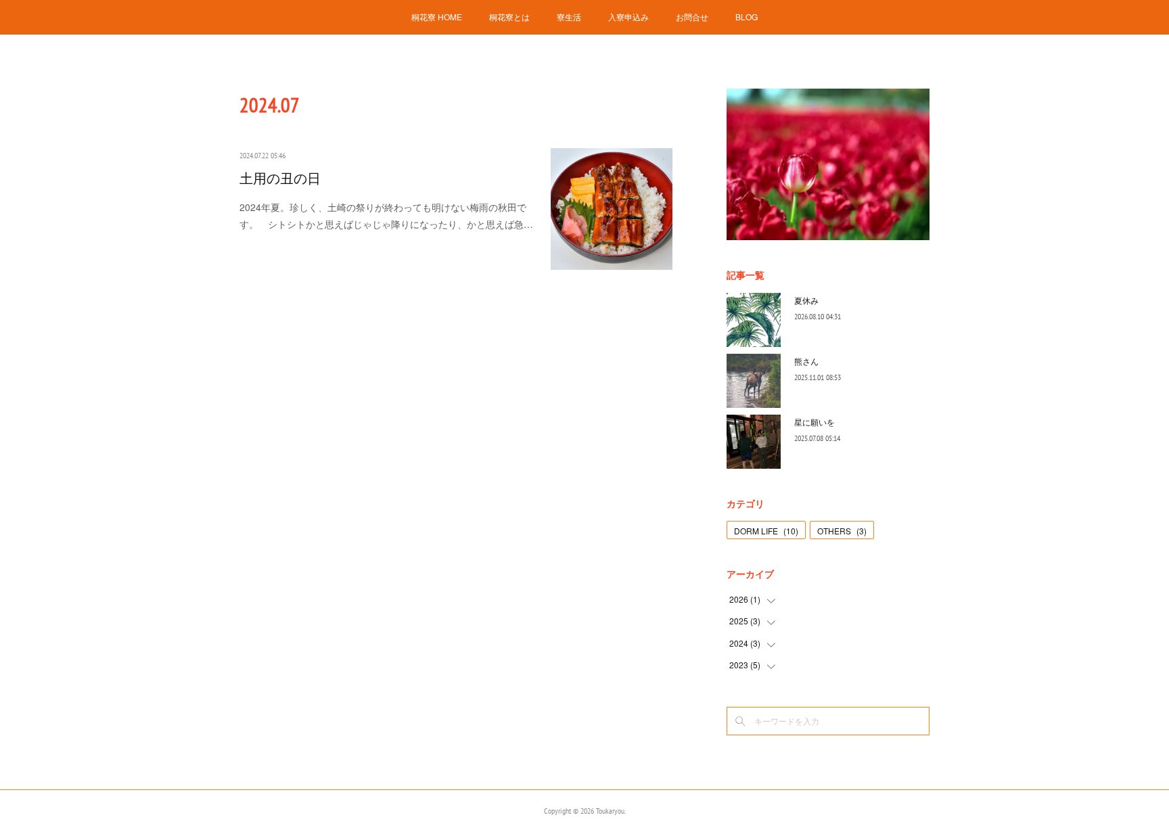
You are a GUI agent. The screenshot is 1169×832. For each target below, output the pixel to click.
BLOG (746, 16)
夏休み (806, 300)
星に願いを (814, 421)
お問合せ (692, 16)
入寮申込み (628, 16)
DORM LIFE (766, 530)
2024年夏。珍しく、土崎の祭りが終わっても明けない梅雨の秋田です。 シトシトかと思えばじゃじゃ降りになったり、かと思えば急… (386, 215)
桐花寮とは (509, 16)
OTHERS (842, 530)
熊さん (806, 361)
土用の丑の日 (280, 178)
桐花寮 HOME (436, 16)
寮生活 (569, 16)
